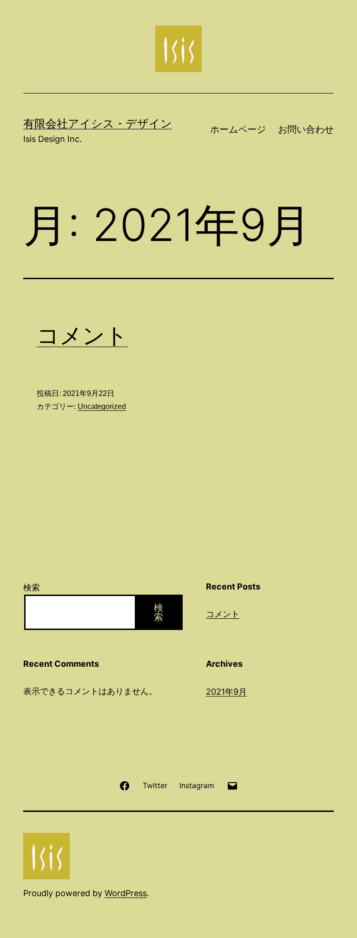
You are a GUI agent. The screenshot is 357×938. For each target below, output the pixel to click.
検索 (31, 587)
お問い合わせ (306, 129)
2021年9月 (226, 692)
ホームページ (238, 129)
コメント (82, 335)
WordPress (126, 893)
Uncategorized (102, 406)
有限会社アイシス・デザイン (97, 123)
